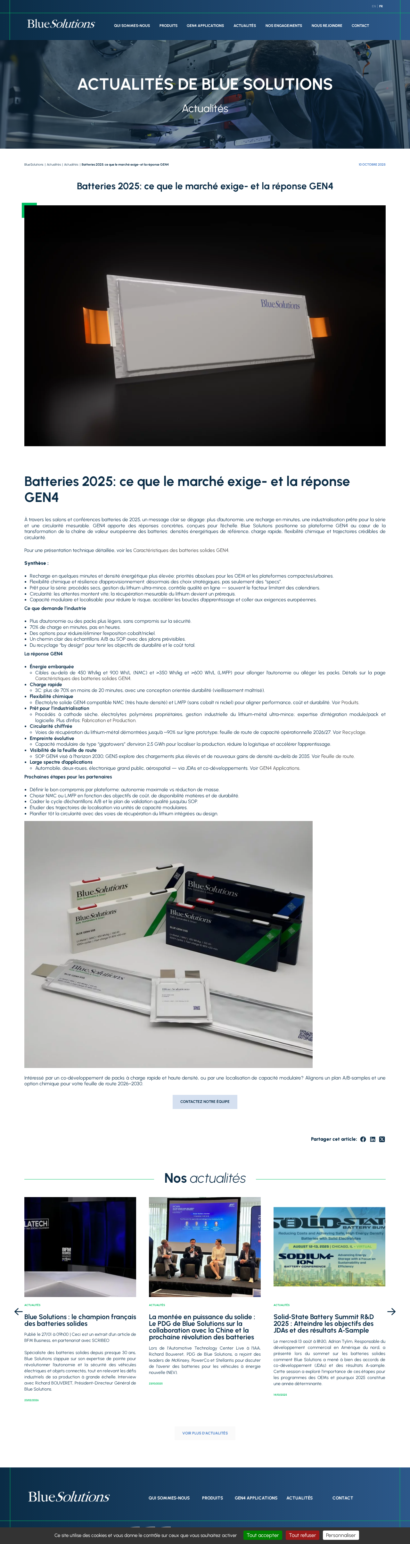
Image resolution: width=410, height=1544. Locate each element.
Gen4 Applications (256, 1497)
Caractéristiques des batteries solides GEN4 (180, 550)
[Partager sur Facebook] (363, 1139)
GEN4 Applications (205, 25)
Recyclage (353, 732)
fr (381, 6)
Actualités (245, 25)
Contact (360, 25)
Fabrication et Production (108, 720)
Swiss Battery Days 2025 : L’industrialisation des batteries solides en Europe (323, 1323)
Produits (168, 25)
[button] (18, 1311)
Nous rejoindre (327, 25)
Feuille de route (337, 756)
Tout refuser (302, 1535)
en (374, 6)
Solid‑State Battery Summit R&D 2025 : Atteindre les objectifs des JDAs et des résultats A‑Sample (200, 1323)
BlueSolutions (33, 164)
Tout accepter (263, 1535)
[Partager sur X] (382, 1139)
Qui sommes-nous (132, 25)
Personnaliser (341, 1535)
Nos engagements (284, 25)
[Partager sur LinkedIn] (372, 1139)
